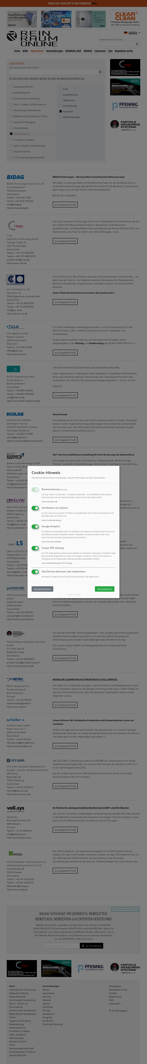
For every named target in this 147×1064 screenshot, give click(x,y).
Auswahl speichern (42, 589)
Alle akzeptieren (104, 589)
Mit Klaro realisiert (73, 594)
